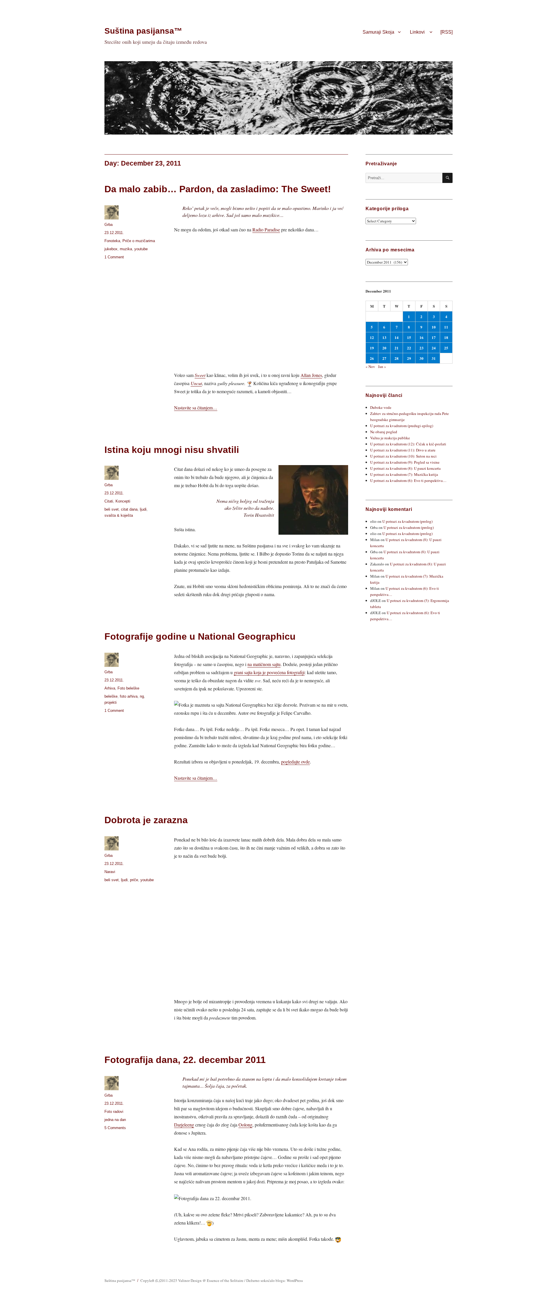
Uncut (196, 383)
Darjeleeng (184, 1125)
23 (421, 348)
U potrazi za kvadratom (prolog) (407, 521)
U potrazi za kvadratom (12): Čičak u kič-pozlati (408, 444)
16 (421, 337)
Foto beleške (128, 688)
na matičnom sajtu (264, 664)
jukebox (110, 249)
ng (142, 696)
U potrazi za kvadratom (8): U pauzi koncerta (405, 468)
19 (372, 348)
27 (384, 358)
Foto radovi (113, 1111)
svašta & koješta (118, 515)
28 (397, 358)
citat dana (129, 509)
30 (421, 358)
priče (134, 880)
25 (446, 348)
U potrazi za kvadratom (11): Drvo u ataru (402, 450)
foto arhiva (129, 696)
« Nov (370, 366)
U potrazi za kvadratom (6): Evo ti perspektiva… (408, 480)
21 (397, 348)
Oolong (245, 1125)
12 (372, 337)
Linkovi (417, 32)
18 (446, 337)
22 (409, 348)
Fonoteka (112, 241)
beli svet (111, 509)
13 (384, 337)
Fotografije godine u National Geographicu (200, 636)
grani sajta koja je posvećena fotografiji (269, 672)
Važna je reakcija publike (390, 437)
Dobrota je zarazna (146, 820)
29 (409, 358)
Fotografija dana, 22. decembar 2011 (185, 1060)
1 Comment (114, 257)
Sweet (200, 375)
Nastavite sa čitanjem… (195, 407)
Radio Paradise (266, 229)
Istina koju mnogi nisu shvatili (171, 450)
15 (409, 337)
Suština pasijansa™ (143, 30)
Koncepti (122, 501)
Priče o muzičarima (138, 241)
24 (434, 348)
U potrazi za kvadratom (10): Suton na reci (403, 456)
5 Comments (115, 1128)
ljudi (143, 509)
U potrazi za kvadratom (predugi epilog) (401, 425)
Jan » (382, 366)
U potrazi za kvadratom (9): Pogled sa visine (405, 462)
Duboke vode (380, 407)
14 (397, 337)
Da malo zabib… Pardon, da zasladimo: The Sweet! (217, 189)
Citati (108, 501)
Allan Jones (311, 375)
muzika (126, 249)
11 (446, 327)
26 (372, 358)
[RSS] (446, 32)
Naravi (109, 872)
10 (434, 327)
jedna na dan (115, 1119)
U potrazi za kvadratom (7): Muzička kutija (404, 474)
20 (384, 348)
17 (434, 337)
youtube (141, 249)
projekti (110, 702)
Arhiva (109, 688)
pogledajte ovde (295, 762)
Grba (108, 224)
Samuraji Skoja (378, 32)
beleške (110, 696)
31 (434, 358)
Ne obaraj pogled (383, 431)
